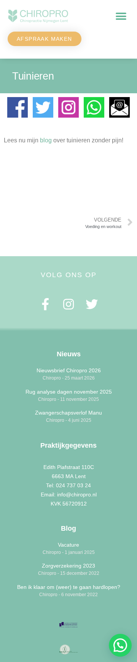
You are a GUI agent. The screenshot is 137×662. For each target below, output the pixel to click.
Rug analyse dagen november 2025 (68, 392)
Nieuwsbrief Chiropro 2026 (69, 370)
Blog (68, 528)
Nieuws (69, 354)
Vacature (68, 545)
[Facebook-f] (45, 304)
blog (46, 140)
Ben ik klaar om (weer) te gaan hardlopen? (68, 587)
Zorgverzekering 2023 (68, 566)
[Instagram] (68, 304)
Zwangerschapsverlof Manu (68, 413)
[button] (120, 16)
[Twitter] (91, 304)
